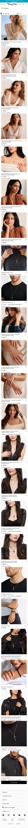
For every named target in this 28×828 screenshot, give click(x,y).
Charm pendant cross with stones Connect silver (11, 401)
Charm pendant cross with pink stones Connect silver (10, 368)
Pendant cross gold (7, 272)
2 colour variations (6, 306)
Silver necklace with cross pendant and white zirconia (9, 496)
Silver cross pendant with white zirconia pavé (10, 463)
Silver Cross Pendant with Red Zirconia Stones (10, 108)
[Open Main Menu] (1, 4)
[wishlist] (20, 4)
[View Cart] (26, 4)
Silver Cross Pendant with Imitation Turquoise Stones (11, 141)
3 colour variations (6, 47)
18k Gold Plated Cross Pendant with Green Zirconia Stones (11, 240)
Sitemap (18, 823)
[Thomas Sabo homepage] (4, 4)
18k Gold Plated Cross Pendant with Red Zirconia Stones (11, 207)
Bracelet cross (5, 626)
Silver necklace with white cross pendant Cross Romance (10, 174)
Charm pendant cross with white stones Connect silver (10, 335)
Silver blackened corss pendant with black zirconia (10, 529)
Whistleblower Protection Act (22, 819)
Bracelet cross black (7, 687)
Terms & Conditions (4, 819)
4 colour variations (6, 113)
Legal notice (11, 823)
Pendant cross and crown (8, 748)
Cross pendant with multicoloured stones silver (11, 42)
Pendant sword (5, 778)
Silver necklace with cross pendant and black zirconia (9, 562)
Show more (14, 782)
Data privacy (12, 819)
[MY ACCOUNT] (23, 4)
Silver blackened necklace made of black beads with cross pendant (11, 656)
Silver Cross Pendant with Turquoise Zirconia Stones (8, 75)
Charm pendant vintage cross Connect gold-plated (9, 432)
